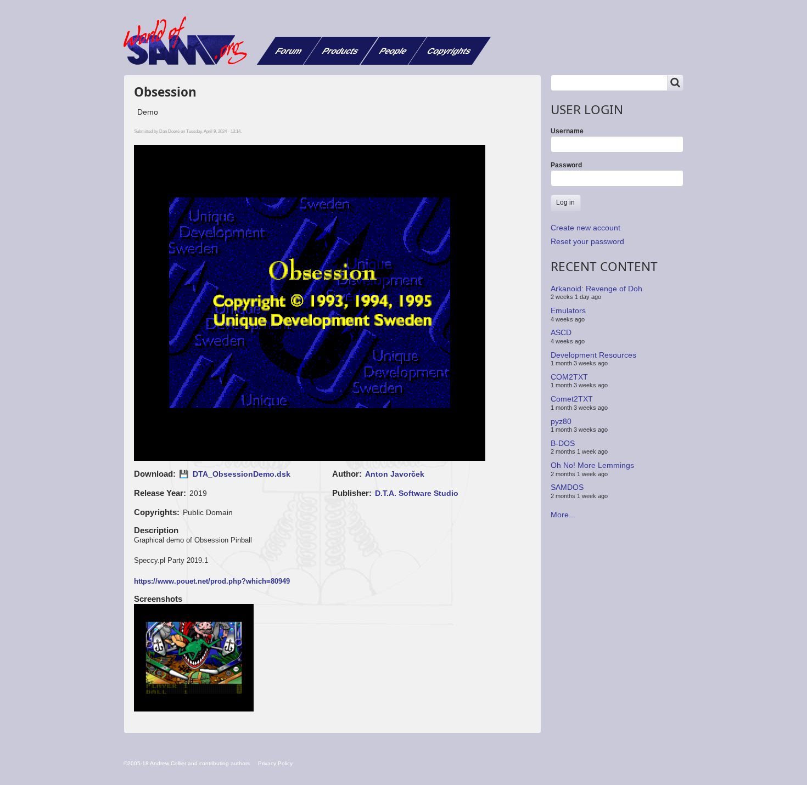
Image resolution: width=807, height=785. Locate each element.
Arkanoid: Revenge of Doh (596, 288)
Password (566, 165)
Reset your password (587, 241)
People (393, 50)
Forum (289, 50)
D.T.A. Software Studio (416, 493)
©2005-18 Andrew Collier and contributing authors (187, 763)
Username (567, 131)
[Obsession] (194, 658)
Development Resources (593, 354)
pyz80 (561, 420)
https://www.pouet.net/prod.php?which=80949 (212, 581)
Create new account (585, 227)
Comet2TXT (572, 398)
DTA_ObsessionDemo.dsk (241, 474)
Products (340, 50)
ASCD (561, 332)
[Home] (189, 40)
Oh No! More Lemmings (592, 465)
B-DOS (563, 443)
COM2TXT (569, 376)
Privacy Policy (275, 763)
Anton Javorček (394, 474)
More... (563, 514)
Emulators (568, 310)
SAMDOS (567, 487)
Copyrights (449, 50)
